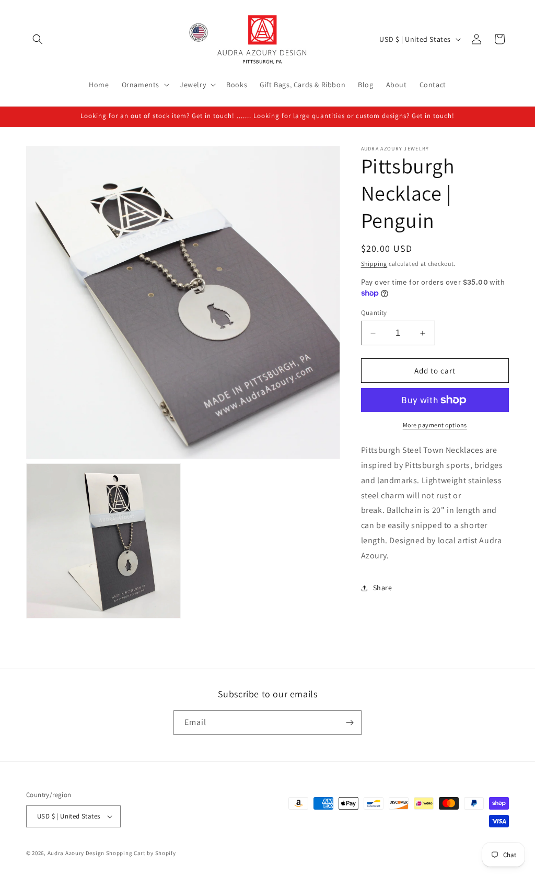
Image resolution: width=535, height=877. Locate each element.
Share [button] (382, 587)
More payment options (435, 425)
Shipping (374, 263)
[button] (37, 39)
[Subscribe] (349, 722)
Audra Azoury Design (76, 853)
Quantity (374, 312)
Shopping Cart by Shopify (141, 853)
